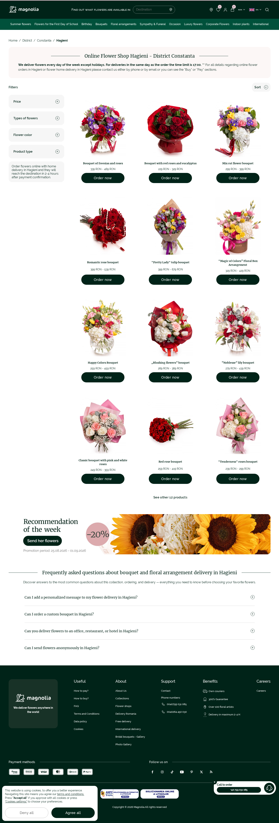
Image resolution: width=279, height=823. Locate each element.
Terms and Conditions (86, 713)
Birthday (86, 24)
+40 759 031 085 (239, 790)
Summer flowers (20, 24)
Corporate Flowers (217, 24)
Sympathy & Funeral (153, 24)
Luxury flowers (193, 24)
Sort (257, 87)
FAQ (76, 706)
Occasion (175, 24)
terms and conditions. (70, 794)
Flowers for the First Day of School (56, 24)
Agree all (73, 813)
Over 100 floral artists (221, 706)
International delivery (128, 729)
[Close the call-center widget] (214, 782)
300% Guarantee (218, 699)
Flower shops (123, 706)
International (261, 24)
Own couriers (216, 691)
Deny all (27, 813)
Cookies (78, 729)
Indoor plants (241, 24)
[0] (218, 10)
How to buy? (81, 698)
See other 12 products (170, 497)
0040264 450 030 (177, 711)
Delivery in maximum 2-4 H (224, 714)
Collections (122, 698)
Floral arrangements (123, 24)
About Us (120, 690)
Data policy (80, 721)
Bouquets (101, 24)
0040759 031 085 (177, 704)
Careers (261, 690)
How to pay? (81, 690)
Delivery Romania (125, 713)
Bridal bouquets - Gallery (130, 736)
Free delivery (123, 721)
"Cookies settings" (16, 801)
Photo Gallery (123, 744)
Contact (165, 690)
